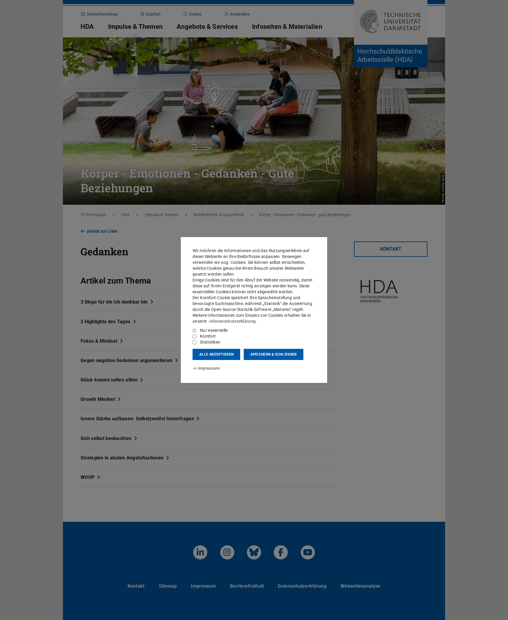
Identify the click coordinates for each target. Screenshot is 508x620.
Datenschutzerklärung (233, 321)
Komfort (208, 336)
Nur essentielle (214, 330)
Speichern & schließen (273, 354)
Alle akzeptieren (216, 354)
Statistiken (210, 342)
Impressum (209, 368)
